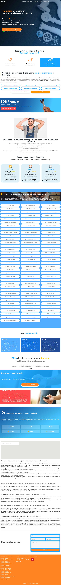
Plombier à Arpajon (5, 578)
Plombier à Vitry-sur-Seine (6, 569)
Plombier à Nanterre (5, 561)
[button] (10, 85)
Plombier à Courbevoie (5, 562)
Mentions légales (35, 583)
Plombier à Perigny (5, 574)
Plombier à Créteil (4, 571)
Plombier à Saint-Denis (5, 565)
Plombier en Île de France (27, 1)
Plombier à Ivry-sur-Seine (6, 572)
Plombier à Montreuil (5, 566)
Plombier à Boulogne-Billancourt (7, 559)
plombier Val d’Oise (50, 150)
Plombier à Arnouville (5, 577)
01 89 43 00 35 (46, 1)
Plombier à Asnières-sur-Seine (7, 564)
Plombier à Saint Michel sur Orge (8, 576)
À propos (36, 1)
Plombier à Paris (4, 558)
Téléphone (49, 539)
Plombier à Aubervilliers (6, 568)
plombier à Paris (44, 80)
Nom (33, 535)
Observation (34, 542)
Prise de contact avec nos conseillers (10, 64)
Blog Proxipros (34, 556)
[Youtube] (32, 559)
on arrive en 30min (30, 64)
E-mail (33, 539)
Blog (41, 1)
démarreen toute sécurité (50, 64)
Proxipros (3, 1)
